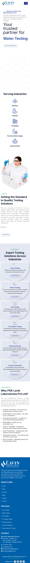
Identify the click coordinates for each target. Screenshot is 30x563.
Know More (6, 234)
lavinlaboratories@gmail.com (10, 549)
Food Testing (5, 510)
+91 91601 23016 (7, 544)
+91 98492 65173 (7, 547)
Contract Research (7, 525)
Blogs (3, 495)
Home (4, 486)
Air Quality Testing (7, 519)
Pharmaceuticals (6, 522)
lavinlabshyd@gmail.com (9, 551)
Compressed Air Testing (8, 528)
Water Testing (6, 513)
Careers (4, 498)
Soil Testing (5, 516)
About (4, 489)
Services (4, 492)
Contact (4, 501)
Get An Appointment (10, 45)
